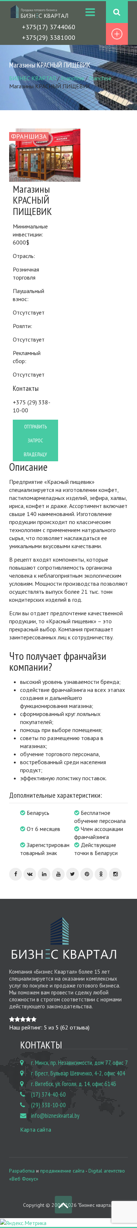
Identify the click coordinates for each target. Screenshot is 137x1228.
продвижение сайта (62, 1170)
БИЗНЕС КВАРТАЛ (32, 78)
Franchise (72, 78)
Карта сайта (35, 1129)
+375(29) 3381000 (48, 37)
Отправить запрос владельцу (35, 440)
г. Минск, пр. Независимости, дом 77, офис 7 (79, 1063)
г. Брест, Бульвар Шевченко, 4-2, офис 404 (78, 1073)
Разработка (22, 1170)
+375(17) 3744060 (48, 27)
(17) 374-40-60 (48, 1094)
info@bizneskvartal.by (55, 1116)
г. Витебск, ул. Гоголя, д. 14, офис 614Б (73, 1084)
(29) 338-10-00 (48, 1105)
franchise (100, 78)
